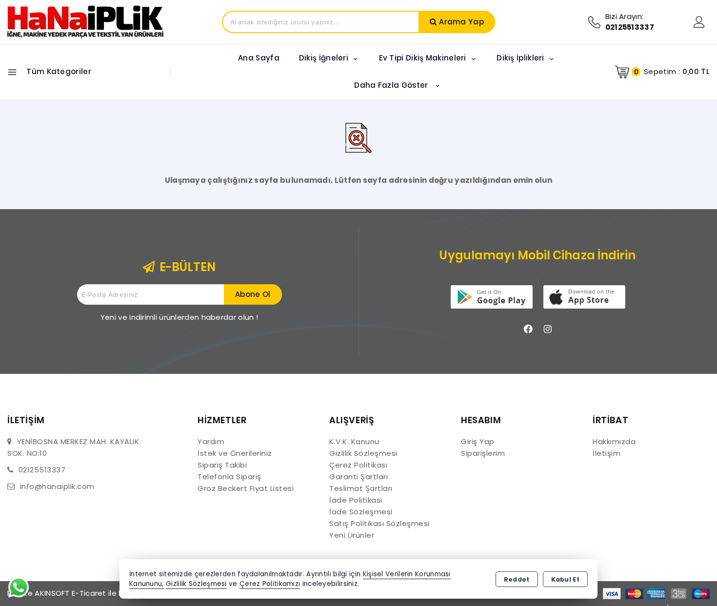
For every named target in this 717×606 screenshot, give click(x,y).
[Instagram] (547, 329)
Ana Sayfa (258, 58)
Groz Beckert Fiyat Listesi (246, 488)
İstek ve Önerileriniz (235, 453)
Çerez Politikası (358, 465)
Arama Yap (461, 22)
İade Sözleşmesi (361, 512)
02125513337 (42, 470)
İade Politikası (355, 500)
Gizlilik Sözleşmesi (363, 453)
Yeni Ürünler (351, 535)
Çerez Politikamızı (269, 583)
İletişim (606, 453)
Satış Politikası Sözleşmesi (379, 523)
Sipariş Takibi (222, 465)
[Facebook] (528, 329)
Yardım (211, 441)
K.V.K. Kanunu (354, 441)
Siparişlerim (483, 453)
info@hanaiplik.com (57, 486)
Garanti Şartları (358, 476)
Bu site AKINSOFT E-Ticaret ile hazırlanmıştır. (88, 593)
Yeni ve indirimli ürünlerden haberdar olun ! (179, 317)
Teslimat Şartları (361, 488)
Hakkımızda (614, 441)
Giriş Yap (478, 441)
